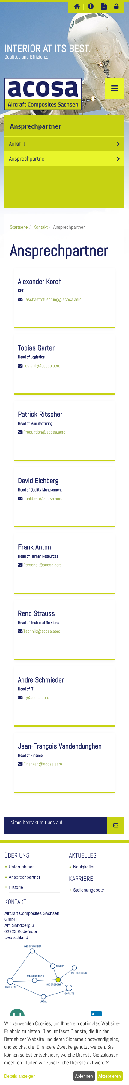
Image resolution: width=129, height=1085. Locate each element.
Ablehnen (84, 1076)
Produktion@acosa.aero (44, 432)
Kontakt (40, 227)
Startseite (19, 227)
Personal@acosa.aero (42, 565)
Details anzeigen (20, 1076)
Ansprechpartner (27, 158)
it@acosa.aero (36, 698)
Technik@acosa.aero (41, 631)
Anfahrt (17, 144)
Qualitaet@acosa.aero (42, 498)
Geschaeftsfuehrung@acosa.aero (52, 299)
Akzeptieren (109, 1076)
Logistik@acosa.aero (41, 366)
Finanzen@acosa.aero (42, 764)
